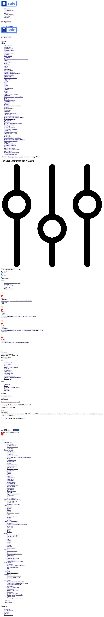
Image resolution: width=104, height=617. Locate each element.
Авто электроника (12, 551)
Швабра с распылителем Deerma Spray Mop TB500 (15, 342)
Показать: (3, 272)
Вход (3, 26)
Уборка (9, 458)
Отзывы (6, 386)
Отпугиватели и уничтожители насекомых (19, 457)
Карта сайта (7, 390)
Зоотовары (10, 451)
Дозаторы (10, 474)
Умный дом (10, 467)
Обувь (9, 510)
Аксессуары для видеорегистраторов (17, 583)
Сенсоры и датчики (12, 469)
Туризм (9, 520)
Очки (8, 514)
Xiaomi (9, 529)
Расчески (9, 496)
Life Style (9, 507)
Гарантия (6, 612)
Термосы (9, 517)
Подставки (10, 448)
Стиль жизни (7, 371)
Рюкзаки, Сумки (11, 515)
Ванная (9, 473)
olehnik (12, 432)
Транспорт (7, 374)
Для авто (6, 368)
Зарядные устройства (13, 558)
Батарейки (10, 523)
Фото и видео (7, 379)
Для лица (9, 492)
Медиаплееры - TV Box (13, 577)
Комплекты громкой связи (14, 554)
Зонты (9, 508)
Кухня (9, 463)
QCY (8, 543)
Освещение (10, 454)
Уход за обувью (11, 461)
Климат (9, 476)
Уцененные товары (9, 376)
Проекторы (10, 578)
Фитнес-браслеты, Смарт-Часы (12, 377)
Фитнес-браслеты (12, 501)
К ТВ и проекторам (12, 593)
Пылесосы (7, 287)
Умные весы (10, 489)
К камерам (10, 592)
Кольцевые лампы (12, 455)
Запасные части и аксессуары (12, 283)
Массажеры (10, 495)
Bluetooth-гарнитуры (13, 535)
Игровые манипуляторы (14, 576)
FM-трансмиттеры (12, 536)
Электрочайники (12, 466)
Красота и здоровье (12, 485)
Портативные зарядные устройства (17, 524)
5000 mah (9, 532)
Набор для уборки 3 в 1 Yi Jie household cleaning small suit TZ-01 (18, 316)
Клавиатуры (10, 589)
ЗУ (8, 552)
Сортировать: (4, 269)
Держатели (10, 557)
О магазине (7, 384)
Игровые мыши (11, 445)
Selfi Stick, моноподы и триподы (16, 565)
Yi (7, 570)
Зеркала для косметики (13, 494)
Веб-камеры (10, 444)
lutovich (17, 432)
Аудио (5, 365)
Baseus (9, 539)
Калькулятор (10, 480)
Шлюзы (9, 472)
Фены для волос (11, 498)
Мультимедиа (7, 370)
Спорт (9, 518)
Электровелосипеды (12, 573)
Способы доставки (9, 610)
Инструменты (11, 453)
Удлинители (10, 470)
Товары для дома (8, 373)
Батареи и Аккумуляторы (11, 367)
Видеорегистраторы (12, 567)
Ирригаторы (10, 488)
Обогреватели (11, 477)
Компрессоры (11, 559)
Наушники (10, 537)
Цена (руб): (4, 271)
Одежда (9, 511)
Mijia (8, 568)
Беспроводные (11, 548)
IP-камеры (10, 564)
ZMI (8, 530)
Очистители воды (12, 464)
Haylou (9, 540)
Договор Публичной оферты (12, 387)
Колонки (9, 546)
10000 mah (10, 526)
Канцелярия (10, 479)
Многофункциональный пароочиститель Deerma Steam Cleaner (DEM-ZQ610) (22, 330)
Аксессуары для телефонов (14, 598)
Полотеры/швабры (9, 286)
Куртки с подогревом (13, 513)
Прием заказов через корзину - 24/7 (10, 402)
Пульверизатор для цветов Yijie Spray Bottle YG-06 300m (16, 301)
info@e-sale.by (4, 399)
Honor (8, 542)
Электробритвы (11, 491)
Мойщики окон (8, 284)
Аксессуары (7, 364)
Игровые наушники (12, 447)
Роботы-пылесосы (9, 288)
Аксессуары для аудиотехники (15, 581)
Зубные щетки (11, 486)
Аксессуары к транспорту (14, 584)
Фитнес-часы (10, 502)
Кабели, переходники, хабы (15, 595)
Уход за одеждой (11, 482)
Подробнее (4, 302)
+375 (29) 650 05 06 (6, 22)
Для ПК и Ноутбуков (13, 587)
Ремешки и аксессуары (13, 504)
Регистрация (9, 26)
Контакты (6, 389)
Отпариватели (11, 483)
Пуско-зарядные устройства (15, 561)
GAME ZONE (8, 363)
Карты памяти (11, 596)
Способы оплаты (8, 615)
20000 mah (10, 527)
